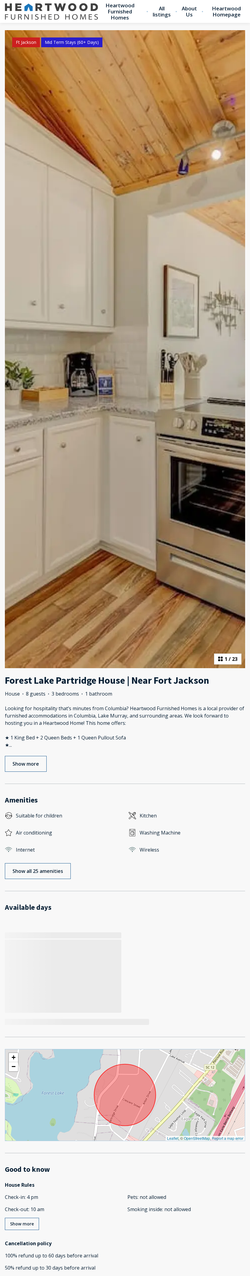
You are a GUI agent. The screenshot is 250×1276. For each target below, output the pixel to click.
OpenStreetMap (197, 1138)
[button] (13, 1057)
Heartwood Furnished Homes (119, 11)
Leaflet (172, 1138)
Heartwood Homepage (226, 11)
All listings (162, 11)
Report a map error (227, 1138)
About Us (189, 11)
